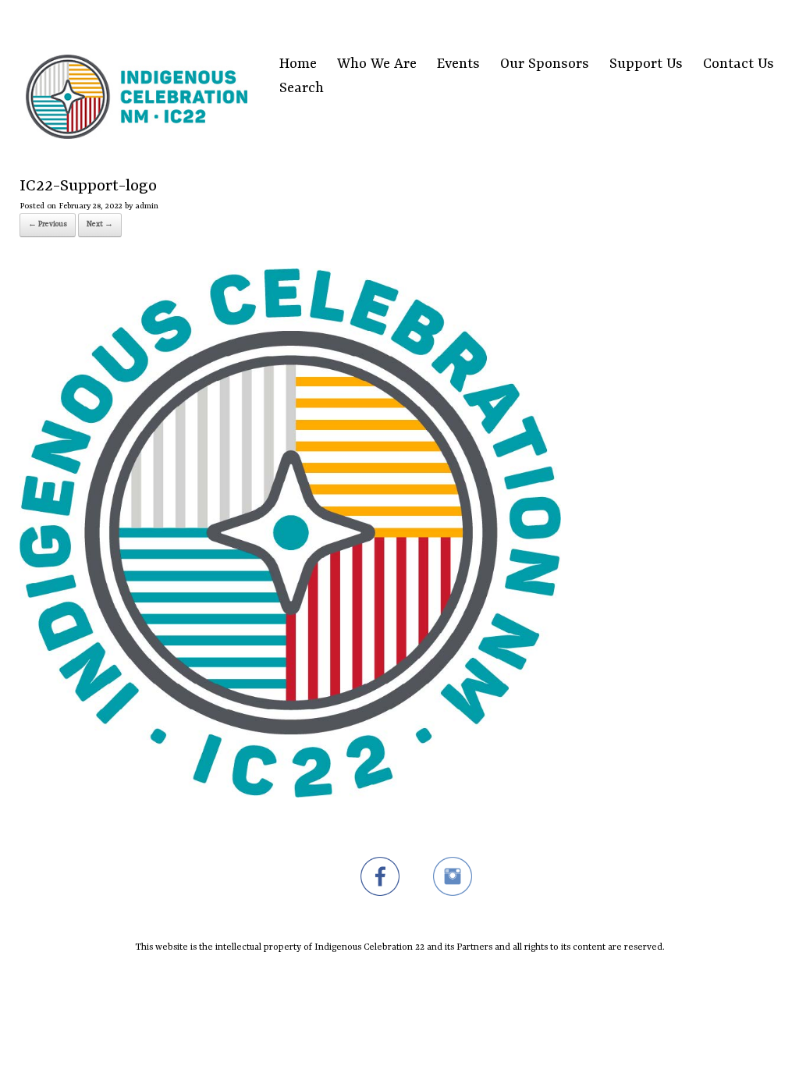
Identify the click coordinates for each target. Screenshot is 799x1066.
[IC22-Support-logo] (290, 794)
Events (458, 64)
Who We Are (377, 64)
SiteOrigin (389, 982)
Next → (100, 224)
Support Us (646, 64)
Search (301, 88)
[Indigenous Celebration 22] (136, 77)
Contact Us (738, 64)
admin (146, 206)
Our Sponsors (544, 64)
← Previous (47, 224)
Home (298, 64)
